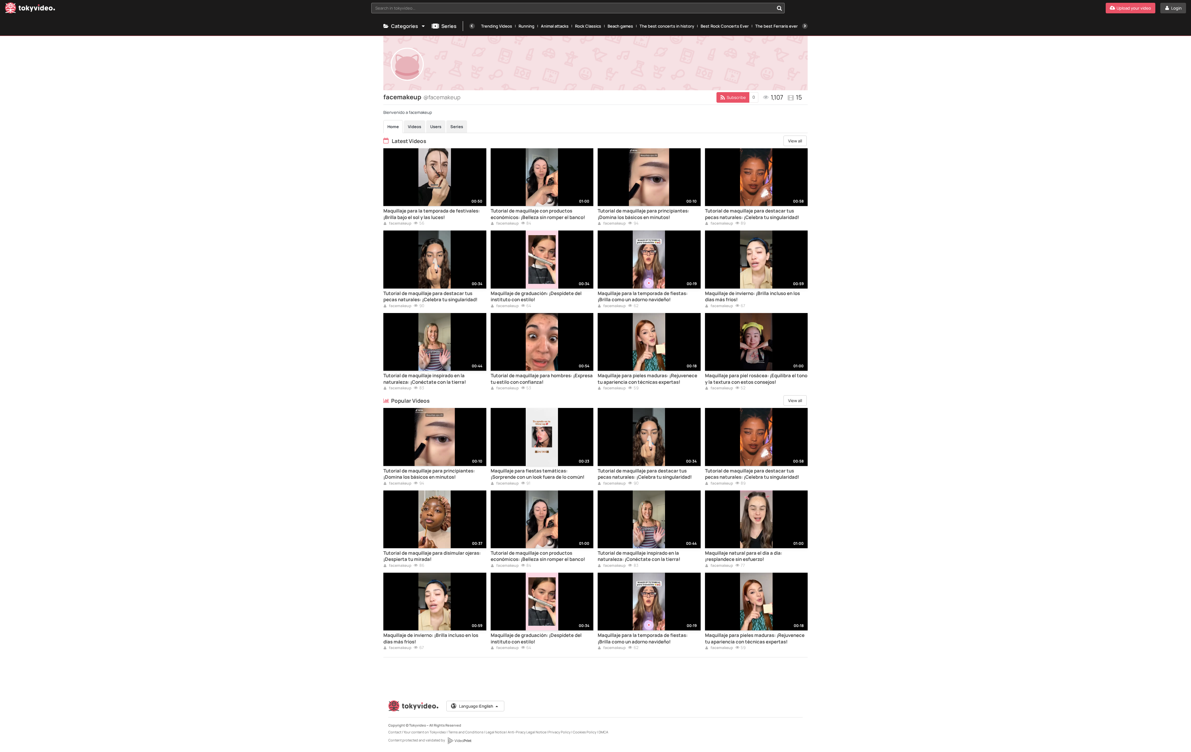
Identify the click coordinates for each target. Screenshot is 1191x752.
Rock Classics (588, 26)
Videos (414, 126)
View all (795, 141)
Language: (476, 706)
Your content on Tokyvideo (425, 732)
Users (435, 126)
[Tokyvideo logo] (30, 9)
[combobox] (578, 8)
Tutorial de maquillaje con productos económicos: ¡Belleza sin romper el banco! (538, 214)
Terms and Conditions (466, 732)
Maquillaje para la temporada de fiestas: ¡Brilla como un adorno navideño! (643, 296)
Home (393, 126)
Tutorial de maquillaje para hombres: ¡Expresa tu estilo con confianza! (542, 379)
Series (449, 26)
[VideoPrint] (459, 740)
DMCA (603, 732)
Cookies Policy (584, 732)
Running (526, 26)
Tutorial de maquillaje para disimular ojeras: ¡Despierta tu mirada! (432, 556)
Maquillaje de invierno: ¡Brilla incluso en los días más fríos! (752, 296)
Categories (404, 26)
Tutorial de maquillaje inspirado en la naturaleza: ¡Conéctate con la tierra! (424, 379)
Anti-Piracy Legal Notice (527, 732)
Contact (394, 732)
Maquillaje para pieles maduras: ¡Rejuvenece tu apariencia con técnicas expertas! (647, 379)
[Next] (805, 26)
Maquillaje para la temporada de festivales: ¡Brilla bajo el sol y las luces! (431, 214)
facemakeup (399, 224)
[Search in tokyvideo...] (779, 8)
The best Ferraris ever (776, 26)
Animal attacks (555, 26)
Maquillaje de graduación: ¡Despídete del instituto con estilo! (536, 296)
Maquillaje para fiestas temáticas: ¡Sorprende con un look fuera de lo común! (537, 474)
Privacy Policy (559, 732)
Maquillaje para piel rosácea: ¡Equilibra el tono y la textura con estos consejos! (756, 379)
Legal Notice (496, 732)
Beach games (620, 26)
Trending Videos (496, 26)
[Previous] (472, 26)
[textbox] (573, 8)
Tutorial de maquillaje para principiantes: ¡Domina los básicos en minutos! (643, 214)
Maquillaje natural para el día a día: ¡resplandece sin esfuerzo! (743, 556)
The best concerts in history (667, 26)
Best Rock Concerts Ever (725, 26)
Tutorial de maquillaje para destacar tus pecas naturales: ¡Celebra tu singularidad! (752, 214)
